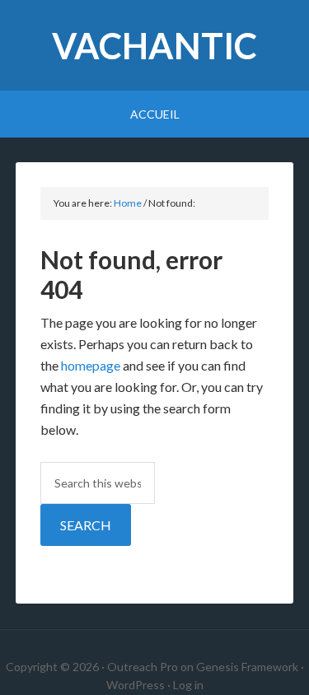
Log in (188, 685)
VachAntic (154, 46)
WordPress (135, 685)
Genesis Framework (247, 667)
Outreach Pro (142, 667)
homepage (90, 365)
